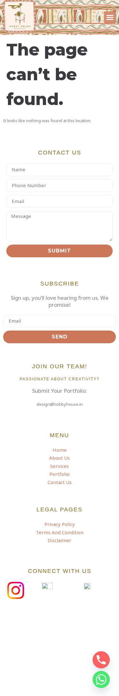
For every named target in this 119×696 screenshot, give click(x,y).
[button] (110, 17)
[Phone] (101, 659)
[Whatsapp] (101, 679)
